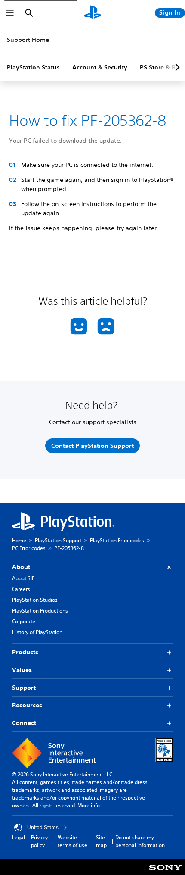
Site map (101, 841)
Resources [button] (27, 705)
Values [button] (22, 670)
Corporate (23, 621)
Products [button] (25, 652)
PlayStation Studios (35, 599)
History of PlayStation (37, 632)
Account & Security (99, 67)
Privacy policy (39, 841)
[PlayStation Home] (92, 13)
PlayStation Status (33, 67)
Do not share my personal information (140, 841)
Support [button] (24, 687)
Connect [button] (24, 723)
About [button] (21, 567)
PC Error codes (29, 548)
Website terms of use (72, 841)
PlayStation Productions (40, 610)
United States (43, 828)
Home (19, 540)
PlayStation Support (58, 540)
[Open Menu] (9, 13)
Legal (18, 837)
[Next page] (176, 67)
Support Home (28, 40)
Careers (21, 589)
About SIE (23, 578)
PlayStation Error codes (117, 540)
